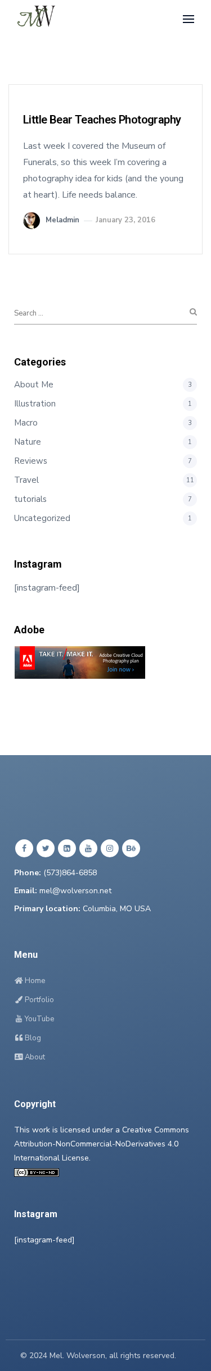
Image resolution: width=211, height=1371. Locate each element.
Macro (26, 422)
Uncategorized (42, 518)
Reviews (30, 461)
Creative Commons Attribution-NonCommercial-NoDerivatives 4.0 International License (101, 1144)
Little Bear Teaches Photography (102, 119)
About (34, 1057)
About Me (33, 384)
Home (34, 981)
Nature (27, 441)
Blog (32, 1038)
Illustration (35, 403)
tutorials (30, 499)
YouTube (38, 1019)
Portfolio (38, 1000)
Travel (26, 480)
